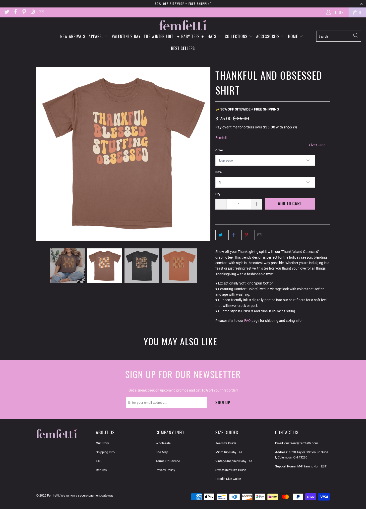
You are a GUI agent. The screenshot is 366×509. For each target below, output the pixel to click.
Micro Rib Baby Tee (228, 452)
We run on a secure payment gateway (87, 495)
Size (218, 172)
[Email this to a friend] (259, 235)
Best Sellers (183, 48)
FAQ (247, 321)
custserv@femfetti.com (301, 443)
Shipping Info (105, 452)
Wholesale (163, 443)
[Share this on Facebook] (233, 235)
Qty (217, 194)
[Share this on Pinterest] (246, 235)
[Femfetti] (183, 25)
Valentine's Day (126, 36)
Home (293, 36)
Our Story (102, 443)
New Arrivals (72, 36)
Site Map (162, 452)
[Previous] (40, 154)
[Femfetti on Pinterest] (24, 12)
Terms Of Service (168, 461)
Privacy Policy (165, 470)
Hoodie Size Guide (228, 479)
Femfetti (221, 138)
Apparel (97, 36)
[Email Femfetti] (41, 12)
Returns (101, 470)
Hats (213, 36)
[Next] (207, 154)
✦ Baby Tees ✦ (190, 36)
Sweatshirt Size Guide (230, 470)
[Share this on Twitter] (220, 235)
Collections (237, 36)
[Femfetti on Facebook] (15, 12)
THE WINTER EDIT (158, 36)
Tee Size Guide (225, 443)
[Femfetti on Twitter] (6, 12)
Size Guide (317, 145)
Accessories (268, 36)
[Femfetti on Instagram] (32, 12)
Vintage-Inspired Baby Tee (233, 461)
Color (219, 150)
